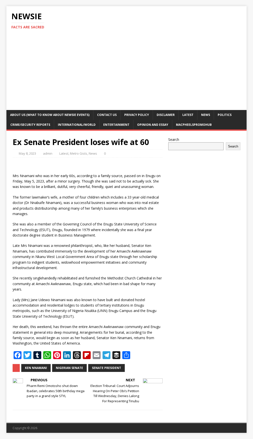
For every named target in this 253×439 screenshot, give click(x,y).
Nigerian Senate (69, 368)
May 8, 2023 (27, 153)
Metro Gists (78, 153)
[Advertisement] (126, 73)
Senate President (106, 368)
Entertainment (116, 125)
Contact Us (107, 115)
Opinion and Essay (152, 125)
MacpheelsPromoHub (194, 125)
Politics (225, 115)
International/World (77, 125)
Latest (187, 115)
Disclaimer (166, 115)
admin (47, 153)
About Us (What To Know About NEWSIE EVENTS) (49, 115)
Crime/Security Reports (30, 125)
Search (173, 139)
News (205, 115)
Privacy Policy (136, 115)
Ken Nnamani (36, 368)
